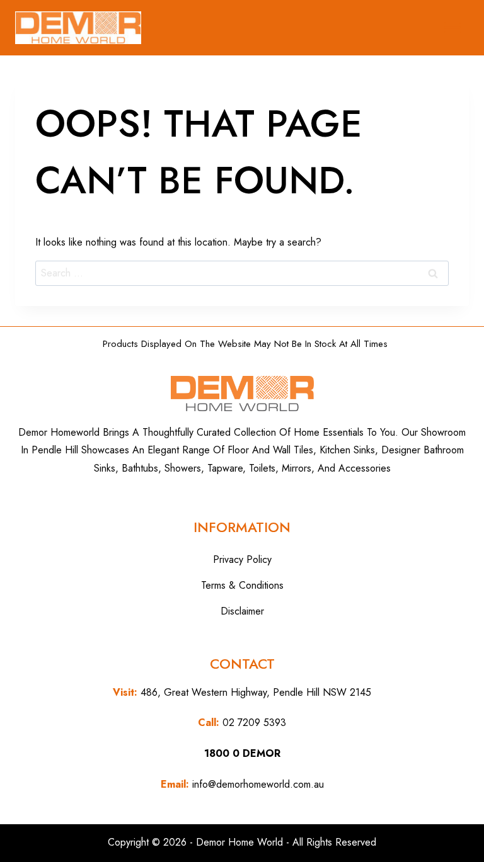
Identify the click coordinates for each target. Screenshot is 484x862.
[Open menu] (452, 27)
